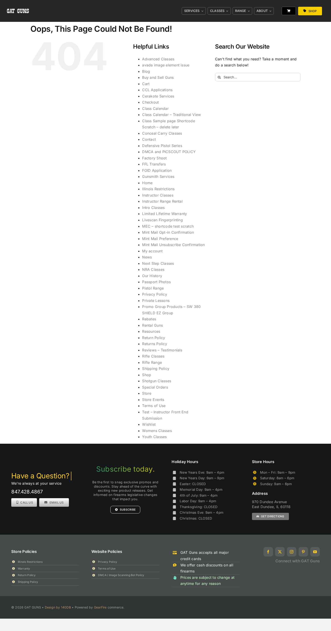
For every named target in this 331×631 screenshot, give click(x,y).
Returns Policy (154, 344)
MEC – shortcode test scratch (168, 226)
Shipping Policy (155, 368)
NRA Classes (153, 269)
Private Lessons (156, 300)
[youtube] (315, 551)
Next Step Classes (158, 263)
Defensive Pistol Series (162, 145)
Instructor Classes (157, 195)
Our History (152, 276)
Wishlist (149, 424)
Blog (146, 71)
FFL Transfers (154, 164)
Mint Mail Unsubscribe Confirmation (173, 244)
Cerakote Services (158, 96)
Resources (151, 331)
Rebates (149, 319)
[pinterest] (303, 551)
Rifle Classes (153, 356)
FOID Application (157, 170)
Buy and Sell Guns (158, 77)
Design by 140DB (58, 607)
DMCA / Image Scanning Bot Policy (121, 575)
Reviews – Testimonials (162, 350)
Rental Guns (152, 325)
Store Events (153, 399)
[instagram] (291, 551)
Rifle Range (152, 362)
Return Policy (153, 337)
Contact (149, 139)
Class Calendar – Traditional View (171, 114)
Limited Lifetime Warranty (164, 213)
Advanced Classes (158, 59)
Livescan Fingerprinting (162, 220)
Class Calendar (155, 108)
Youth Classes (154, 436)
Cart (146, 83)
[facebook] (268, 551)
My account (152, 251)
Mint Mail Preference (160, 238)
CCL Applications (157, 90)
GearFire (100, 607)
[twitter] (280, 551)
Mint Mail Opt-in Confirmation (168, 232)
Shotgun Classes (156, 381)
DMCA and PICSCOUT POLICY (169, 151)
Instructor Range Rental (162, 201)
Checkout (150, 102)
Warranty (24, 568)
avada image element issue (165, 65)
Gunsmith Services (158, 176)
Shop (146, 375)
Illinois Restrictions (158, 189)
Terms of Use (154, 405)
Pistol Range (153, 288)
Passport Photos (156, 282)
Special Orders (155, 387)
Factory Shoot (154, 158)
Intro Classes (153, 207)
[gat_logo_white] (18, 4)
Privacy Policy (154, 294)
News (147, 257)
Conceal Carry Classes (162, 133)
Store (146, 393)
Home (147, 183)
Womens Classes (157, 430)
